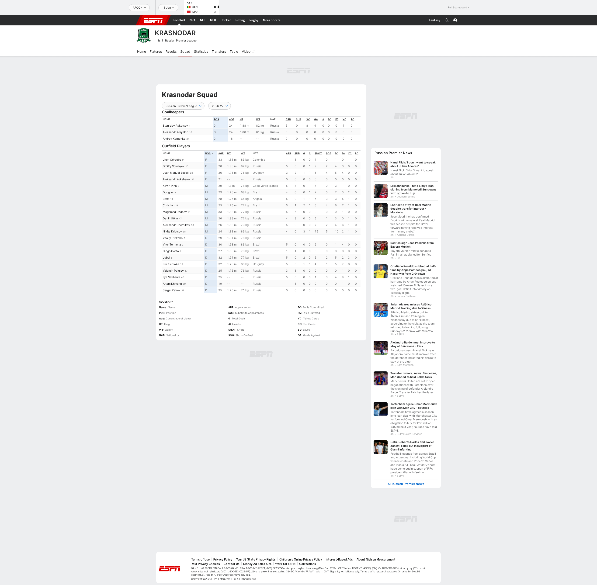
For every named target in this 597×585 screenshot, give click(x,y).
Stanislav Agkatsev (175, 125)
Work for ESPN (285, 564)
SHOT (318, 153)
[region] (261, 129)
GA (316, 119)
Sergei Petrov (171, 290)
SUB (298, 119)
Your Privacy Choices (205, 564)
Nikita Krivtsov (172, 231)
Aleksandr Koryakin (175, 132)
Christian (168, 205)
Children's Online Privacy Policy (300, 559)
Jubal (166, 257)
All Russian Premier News (406, 484)
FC (329, 119)
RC (352, 119)
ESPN (153, 20)
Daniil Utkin (170, 218)
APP (288, 119)
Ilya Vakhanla (171, 277)
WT (258, 119)
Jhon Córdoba (172, 159)
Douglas (168, 192)
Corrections (307, 564)
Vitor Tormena (172, 244)
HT (241, 119)
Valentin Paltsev (173, 270)
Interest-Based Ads (339, 559)
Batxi (166, 199)
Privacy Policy (222, 559)
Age (231, 119)
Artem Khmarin (172, 283)
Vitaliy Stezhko (173, 238)
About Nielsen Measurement (376, 559)
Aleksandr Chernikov (176, 225)
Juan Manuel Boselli (176, 172)
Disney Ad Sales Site (257, 564)
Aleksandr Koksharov (177, 179)
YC (344, 119)
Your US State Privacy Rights (256, 559)
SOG (328, 153)
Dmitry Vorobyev (173, 166)
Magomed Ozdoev (175, 212)
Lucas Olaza (171, 264)
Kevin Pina (170, 185)
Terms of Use (200, 559)
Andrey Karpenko (174, 138)
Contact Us (231, 564)
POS (216, 119)
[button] (447, 20)
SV (308, 119)
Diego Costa (171, 251)
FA (336, 119)
